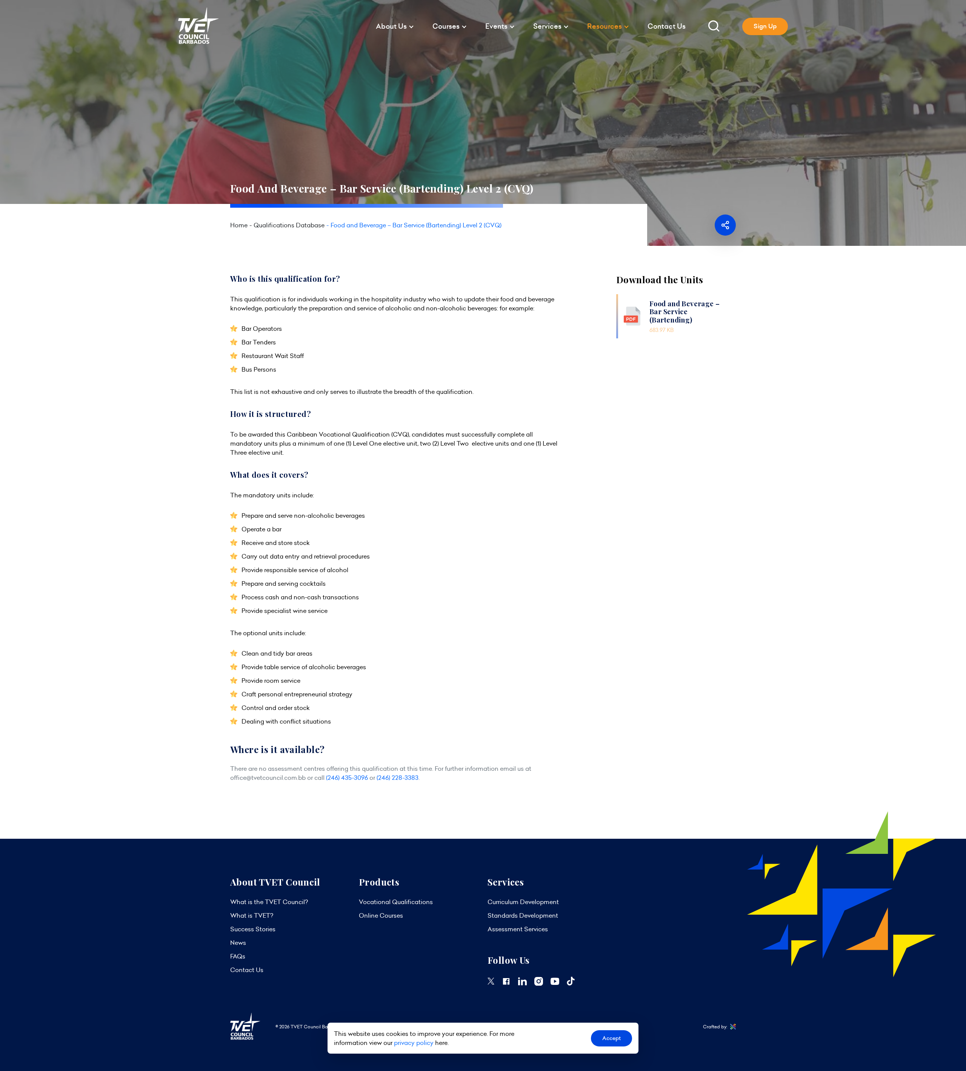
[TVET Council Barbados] (198, 42)
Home (239, 225)
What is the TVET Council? (269, 902)
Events (496, 26)
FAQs (237, 956)
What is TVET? (251, 915)
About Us (391, 26)
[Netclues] (731, 1027)
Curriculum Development (523, 902)
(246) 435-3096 (347, 777)
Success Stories (252, 929)
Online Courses (381, 915)
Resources (604, 26)
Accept (611, 1038)
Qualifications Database (289, 225)
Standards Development (523, 915)
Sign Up (765, 26)
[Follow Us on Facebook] (506, 983)
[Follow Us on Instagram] (538, 983)
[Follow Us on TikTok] (571, 983)
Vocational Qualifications (396, 902)
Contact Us (667, 26)
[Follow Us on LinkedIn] (522, 983)
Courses (446, 26)
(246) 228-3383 (397, 777)
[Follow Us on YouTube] (555, 982)
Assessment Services (518, 929)
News (238, 942)
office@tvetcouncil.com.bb (268, 777)
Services (547, 26)
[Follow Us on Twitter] (491, 982)
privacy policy (414, 1043)
